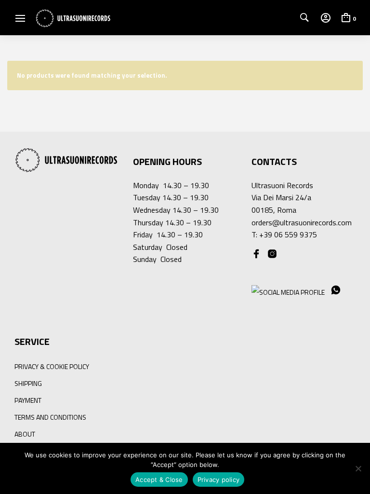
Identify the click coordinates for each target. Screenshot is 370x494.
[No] (358, 468)
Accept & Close (159, 479)
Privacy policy (219, 479)
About (24, 434)
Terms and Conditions (50, 417)
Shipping (28, 383)
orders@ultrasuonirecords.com (301, 222)
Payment (27, 400)
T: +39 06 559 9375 (284, 234)
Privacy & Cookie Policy (51, 366)
